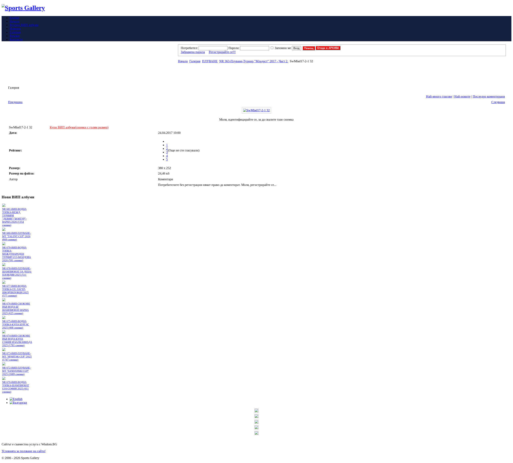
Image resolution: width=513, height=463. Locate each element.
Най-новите (462, 96)
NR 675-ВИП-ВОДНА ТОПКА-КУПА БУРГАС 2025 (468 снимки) (15, 324)
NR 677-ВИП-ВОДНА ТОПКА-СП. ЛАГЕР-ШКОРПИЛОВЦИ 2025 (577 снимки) (15, 290)
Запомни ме (283, 48)
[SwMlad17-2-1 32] (256, 110)
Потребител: (189, 48)
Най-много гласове (439, 96)
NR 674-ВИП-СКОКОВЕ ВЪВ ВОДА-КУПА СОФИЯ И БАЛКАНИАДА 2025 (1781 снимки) (17, 340)
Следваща (498, 102)
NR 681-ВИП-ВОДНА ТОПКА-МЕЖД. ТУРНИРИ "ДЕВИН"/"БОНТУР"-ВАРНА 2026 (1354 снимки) (14, 217)
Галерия (194, 61)
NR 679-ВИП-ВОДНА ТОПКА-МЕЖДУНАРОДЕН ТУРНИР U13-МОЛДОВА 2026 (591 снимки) (16, 254)
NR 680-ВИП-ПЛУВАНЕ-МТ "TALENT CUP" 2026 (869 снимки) (16, 236)
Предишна (15, 102)
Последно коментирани (489, 96)
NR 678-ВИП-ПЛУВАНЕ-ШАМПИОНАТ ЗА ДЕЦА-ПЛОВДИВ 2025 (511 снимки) (17, 273)
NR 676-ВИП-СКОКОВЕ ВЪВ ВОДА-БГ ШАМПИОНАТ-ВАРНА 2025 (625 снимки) (16, 308)
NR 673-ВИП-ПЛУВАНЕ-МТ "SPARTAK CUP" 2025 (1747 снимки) (17, 356)
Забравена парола (193, 52)
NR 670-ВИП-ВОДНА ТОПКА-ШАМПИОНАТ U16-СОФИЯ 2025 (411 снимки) (15, 387)
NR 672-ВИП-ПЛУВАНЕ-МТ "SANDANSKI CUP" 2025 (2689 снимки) (16, 371)
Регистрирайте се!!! (222, 52)
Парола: (233, 48)
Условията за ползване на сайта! (23, 451)
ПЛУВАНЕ (210, 61)
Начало (183, 61)
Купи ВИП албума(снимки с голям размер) (79, 127)
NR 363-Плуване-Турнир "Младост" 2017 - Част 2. (253, 61)
